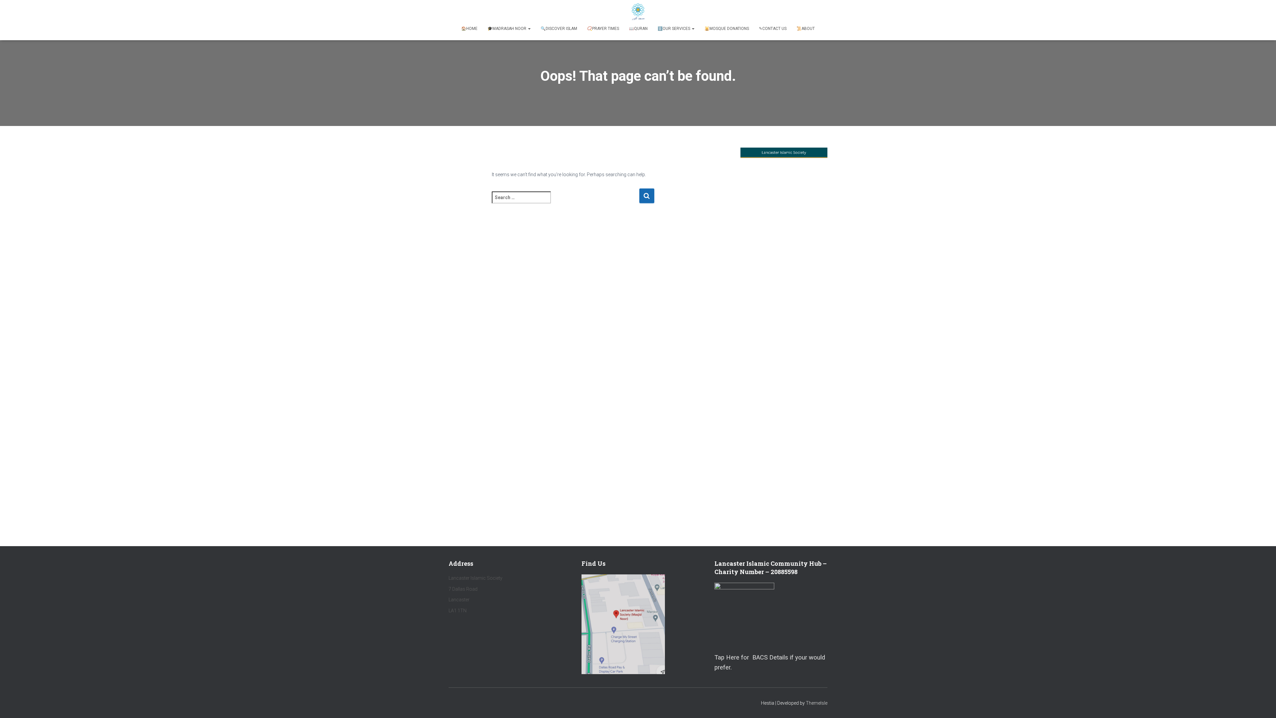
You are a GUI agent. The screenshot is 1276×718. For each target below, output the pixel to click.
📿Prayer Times (603, 28)
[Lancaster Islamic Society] (638, 11)
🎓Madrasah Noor (507, 28)
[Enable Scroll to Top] (1262, 704)
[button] (529, 28)
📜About (806, 28)
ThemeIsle (816, 703)
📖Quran (638, 28)
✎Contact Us (773, 28)
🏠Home (469, 28)
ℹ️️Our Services (674, 28)
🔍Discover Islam (559, 28)
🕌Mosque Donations (726, 28)
